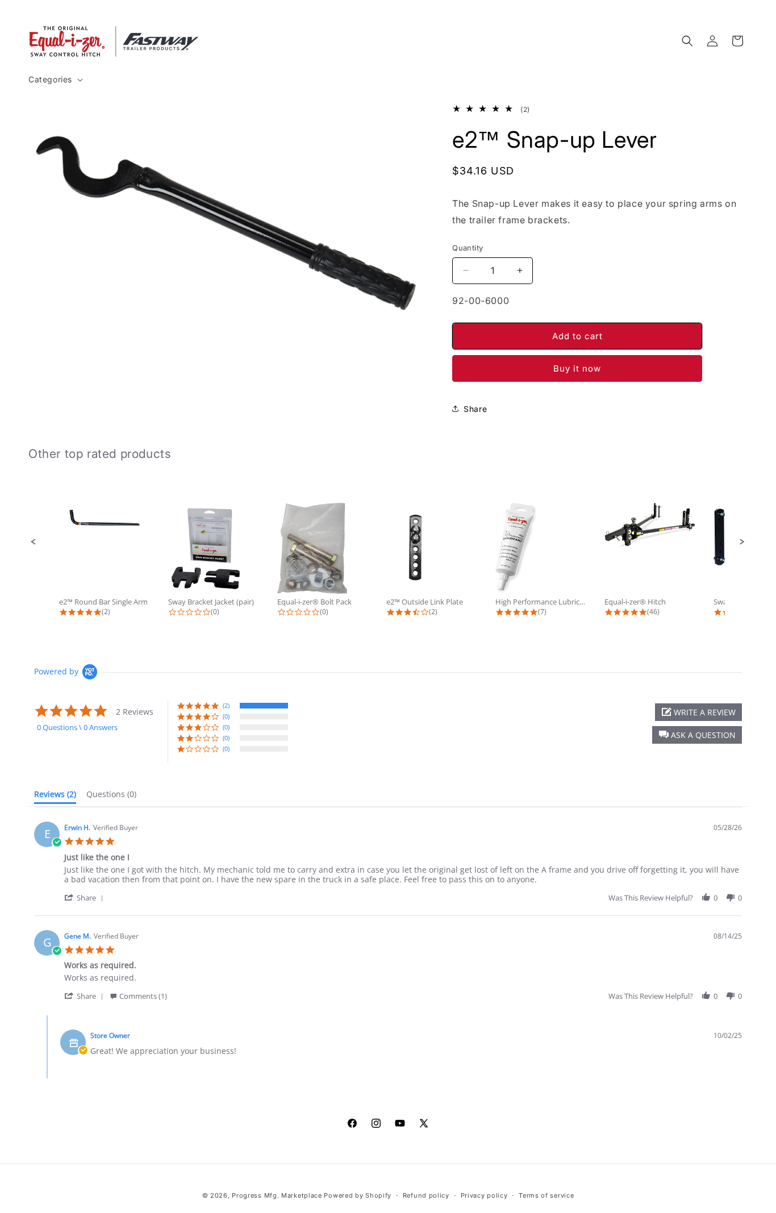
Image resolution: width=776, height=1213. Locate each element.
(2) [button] (226, 705)
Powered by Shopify (357, 1195)
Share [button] (475, 409)
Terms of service (546, 1195)
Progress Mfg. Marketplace (277, 1195)
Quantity (467, 247)
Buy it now (577, 368)
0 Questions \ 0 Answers (77, 727)
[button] (54, 79)
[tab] (55, 796)
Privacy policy (484, 1195)
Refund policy (426, 1195)
